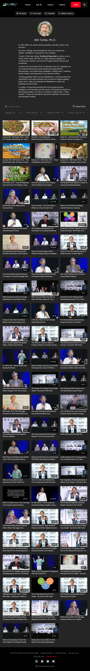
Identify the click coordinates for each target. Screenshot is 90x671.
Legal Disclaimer (47, 653)
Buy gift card (74, 653)
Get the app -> (52, 656)
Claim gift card (38, 656)
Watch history (67, 13)
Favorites (37, 13)
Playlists (51, 13)
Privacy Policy (61, 653)
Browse (22, 13)
